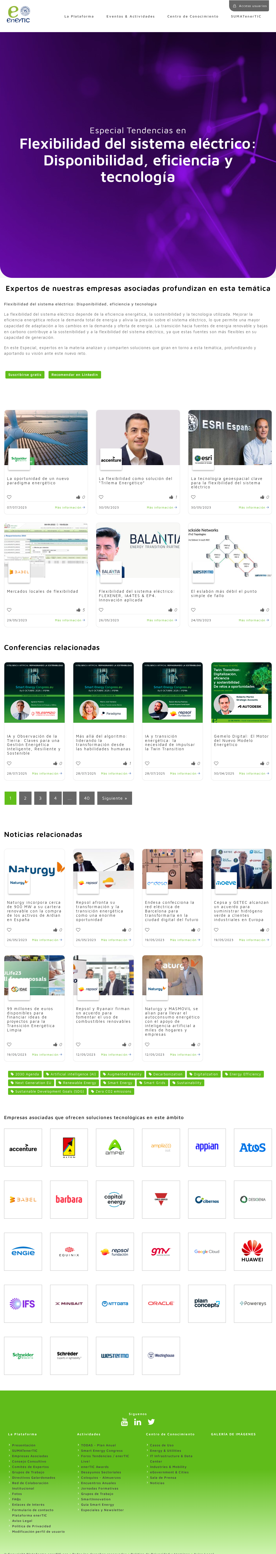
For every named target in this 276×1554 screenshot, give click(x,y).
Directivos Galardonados (34, 1477)
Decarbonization (167, 1074)
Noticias (157, 1483)
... (70, 798)
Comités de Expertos (30, 1467)
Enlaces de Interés (28, 1504)
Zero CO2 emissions (113, 1091)
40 (87, 798)
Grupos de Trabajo (28, 1472)
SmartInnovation (96, 1499)
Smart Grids (154, 1083)
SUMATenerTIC (246, 16)
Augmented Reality (124, 1074)
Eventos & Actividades (130, 16)
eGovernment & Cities (169, 1472)
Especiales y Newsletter (102, 1510)
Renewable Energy (79, 1083)
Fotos (17, 1494)
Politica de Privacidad (31, 1526)
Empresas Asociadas (30, 1456)
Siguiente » (114, 798)
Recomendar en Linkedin (74, 375)
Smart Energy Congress (102, 1451)
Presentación (24, 1445)
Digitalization (205, 1074)
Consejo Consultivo (29, 1461)
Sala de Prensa (163, 1477)
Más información (68, 507)
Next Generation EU (32, 1083)
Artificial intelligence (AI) (72, 1074)
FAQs (16, 1499)
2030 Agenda (26, 1074)
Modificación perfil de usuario (38, 1531)
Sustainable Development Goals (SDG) (49, 1091)
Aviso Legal (22, 1521)
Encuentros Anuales (98, 1483)
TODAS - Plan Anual (98, 1445)
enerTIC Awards (95, 1467)
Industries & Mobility (168, 1467)
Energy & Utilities (165, 1451)
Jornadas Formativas (100, 1488)
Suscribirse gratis (25, 375)
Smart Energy (119, 1083)
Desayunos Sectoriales (101, 1472)
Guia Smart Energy (97, 1504)
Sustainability (189, 1083)
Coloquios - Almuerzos (101, 1477)
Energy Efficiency (244, 1074)
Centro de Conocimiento (193, 16)
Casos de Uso (162, 1445)
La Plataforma (79, 16)
